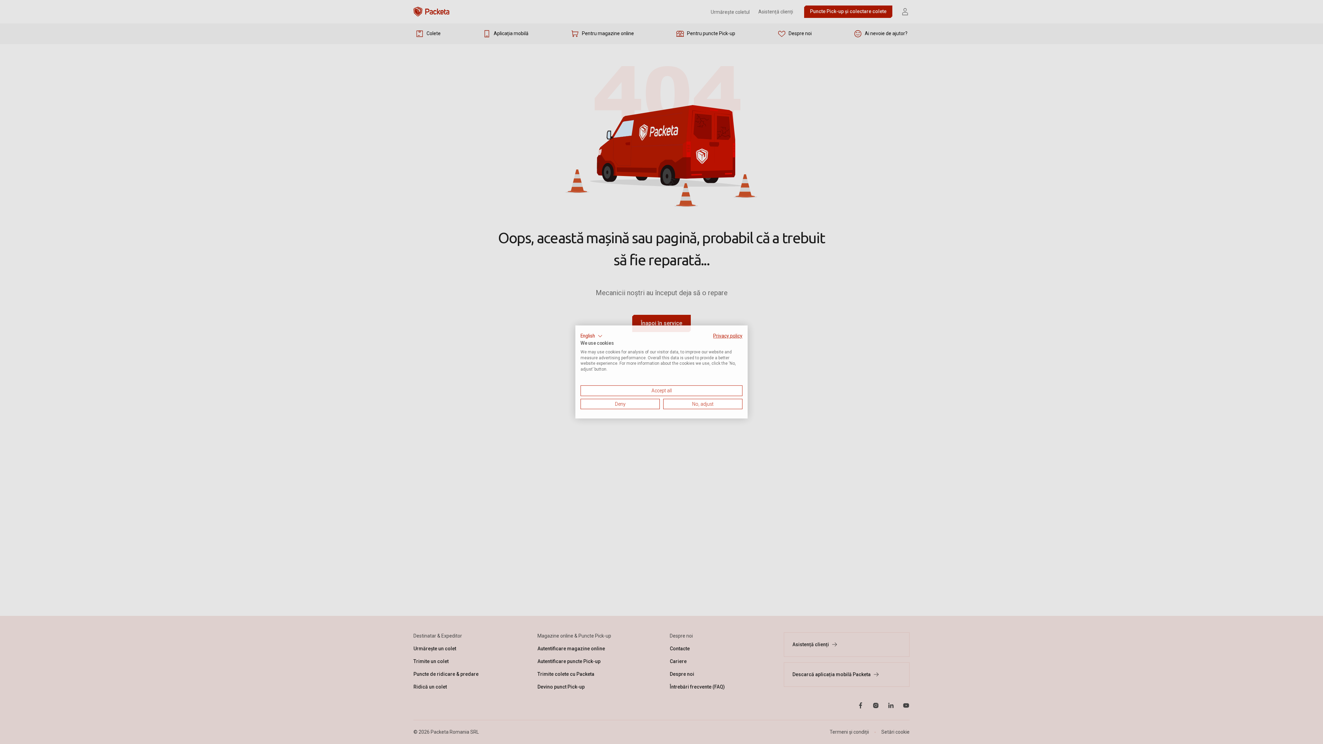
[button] (592, 336)
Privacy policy (727, 336)
